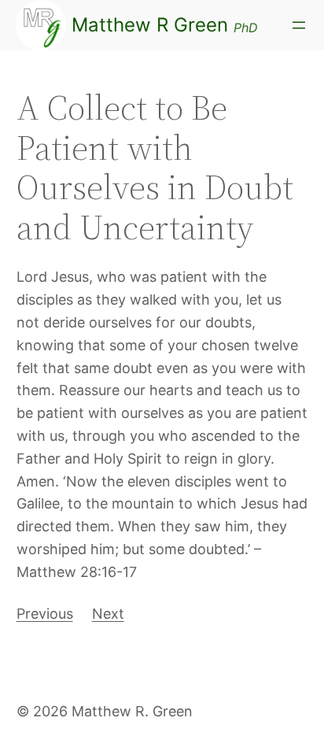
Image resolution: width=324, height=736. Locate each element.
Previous (45, 613)
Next (108, 613)
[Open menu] (298, 25)
